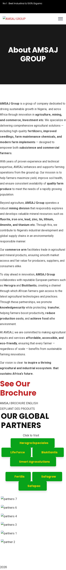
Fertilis (19, 476)
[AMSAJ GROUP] (14, 18)
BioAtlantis (49, 452)
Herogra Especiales (33, 443)
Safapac (34, 486)
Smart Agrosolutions (34, 462)
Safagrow (48, 476)
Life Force (17, 452)
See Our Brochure (18, 388)
